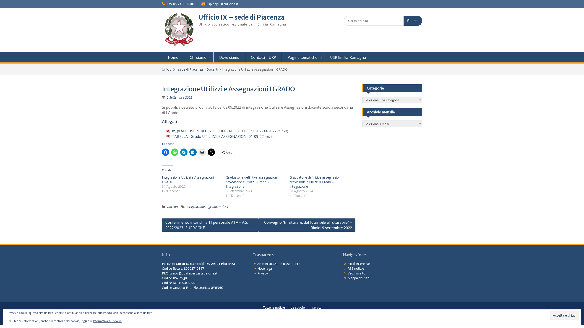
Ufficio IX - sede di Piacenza (182, 69)
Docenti (212, 69)
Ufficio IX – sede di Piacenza (241, 17)
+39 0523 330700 (180, 4)
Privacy (262, 273)
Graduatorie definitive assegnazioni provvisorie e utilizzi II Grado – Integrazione (315, 182)
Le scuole (298, 307)
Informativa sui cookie (107, 321)
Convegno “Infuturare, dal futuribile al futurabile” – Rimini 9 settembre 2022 (308, 225)
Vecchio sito (356, 273)
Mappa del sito (359, 278)
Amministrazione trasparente (278, 263)
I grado (212, 207)
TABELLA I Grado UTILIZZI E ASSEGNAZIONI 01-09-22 (218, 136)
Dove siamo (229, 57)
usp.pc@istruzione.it (222, 4)
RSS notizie (356, 268)
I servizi (315, 307)
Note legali (265, 268)
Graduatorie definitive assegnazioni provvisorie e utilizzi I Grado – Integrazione (252, 182)
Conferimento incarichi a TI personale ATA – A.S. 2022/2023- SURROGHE (206, 225)
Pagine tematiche (302, 57)
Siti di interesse (359, 263)
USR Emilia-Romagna (348, 57)
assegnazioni (196, 207)
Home (173, 57)
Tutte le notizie (274, 307)
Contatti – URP (263, 57)
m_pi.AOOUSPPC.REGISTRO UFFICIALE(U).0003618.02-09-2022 (224, 130)
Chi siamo (198, 57)
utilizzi (223, 207)
